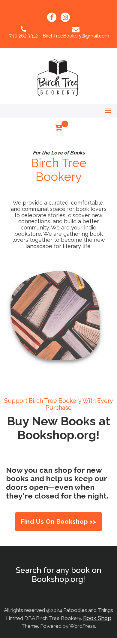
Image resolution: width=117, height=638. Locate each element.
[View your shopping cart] (58, 127)
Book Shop (97, 618)
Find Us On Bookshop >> (58, 521)
